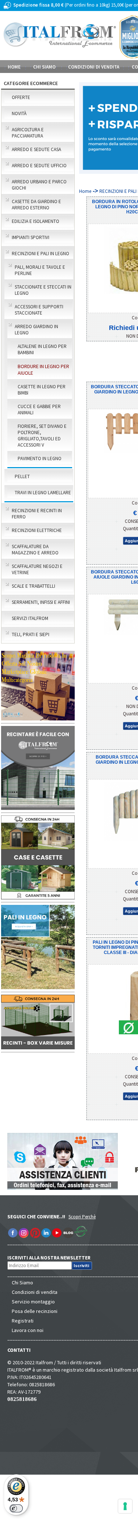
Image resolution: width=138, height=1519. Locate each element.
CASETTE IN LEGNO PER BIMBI (42, 390)
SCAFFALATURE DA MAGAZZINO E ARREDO (35, 549)
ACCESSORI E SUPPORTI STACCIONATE (39, 310)
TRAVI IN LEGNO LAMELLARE (43, 492)
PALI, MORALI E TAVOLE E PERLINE (40, 270)
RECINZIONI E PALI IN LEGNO (40, 253)
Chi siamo (44, 67)
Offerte (21, 97)
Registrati (22, 1320)
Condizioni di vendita (34, 1292)
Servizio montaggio (33, 1301)
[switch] (16, 1508)
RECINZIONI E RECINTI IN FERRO (37, 513)
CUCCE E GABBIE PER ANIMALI (39, 409)
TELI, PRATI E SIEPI (30, 634)
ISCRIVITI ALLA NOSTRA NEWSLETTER (52, 1258)
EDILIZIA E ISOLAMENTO (35, 221)
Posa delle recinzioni (34, 1311)
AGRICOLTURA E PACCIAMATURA (28, 132)
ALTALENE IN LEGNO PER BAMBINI (42, 349)
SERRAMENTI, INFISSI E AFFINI (41, 602)
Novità (19, 113)
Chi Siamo (22, 1282)
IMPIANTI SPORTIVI (30, 237)
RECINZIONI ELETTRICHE (37, 530)
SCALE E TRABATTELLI (33, 586)
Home (14, 67)
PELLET (22, 476)
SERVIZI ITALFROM (30, 618)
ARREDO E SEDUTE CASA (36, 149)
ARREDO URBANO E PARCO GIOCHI (39, 185)
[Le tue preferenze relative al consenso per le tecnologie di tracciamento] (125, 1506)
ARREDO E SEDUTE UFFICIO (39, 165)
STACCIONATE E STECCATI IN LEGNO (43, 290)
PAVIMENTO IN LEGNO (39, 458)
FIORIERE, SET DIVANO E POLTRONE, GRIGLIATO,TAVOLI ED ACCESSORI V (42, 435)
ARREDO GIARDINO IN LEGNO (36, 329)
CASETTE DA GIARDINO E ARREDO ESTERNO (36, 204)
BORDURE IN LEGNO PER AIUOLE (43, 369)
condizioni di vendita (93, 67)
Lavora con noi (27, 1330)
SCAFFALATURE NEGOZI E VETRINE (37, 569)
